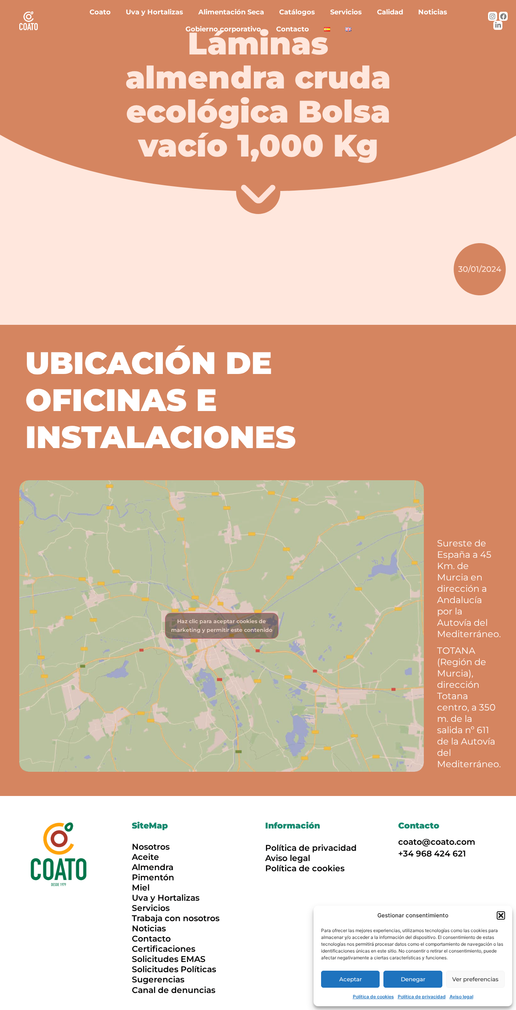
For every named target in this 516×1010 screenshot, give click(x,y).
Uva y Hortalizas (154, 12)
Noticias (432, 12)
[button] (501, 915)
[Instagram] (492, 16)
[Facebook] (503, 16)
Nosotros (151, 847)
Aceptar (350, 979)
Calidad (390, 12)
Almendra (152, 867)
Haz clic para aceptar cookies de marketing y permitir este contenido (221, 625)
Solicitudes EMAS (168, 959)
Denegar (413, 979)
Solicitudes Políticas (174, 969)
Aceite (145, 857)
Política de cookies (373, 996)
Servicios (346, 12)
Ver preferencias (475, 979)
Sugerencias (158, 979)
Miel (141, 888)
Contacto (292, 29)
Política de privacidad (422, 996)
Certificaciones (163, 949)
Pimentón (153, 877)
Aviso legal (461, 996)
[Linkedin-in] (497, 25)
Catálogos (297, 12)
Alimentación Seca (231, 12)
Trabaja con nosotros (175, 918)
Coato (100, 12)
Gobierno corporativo (223, 29)
